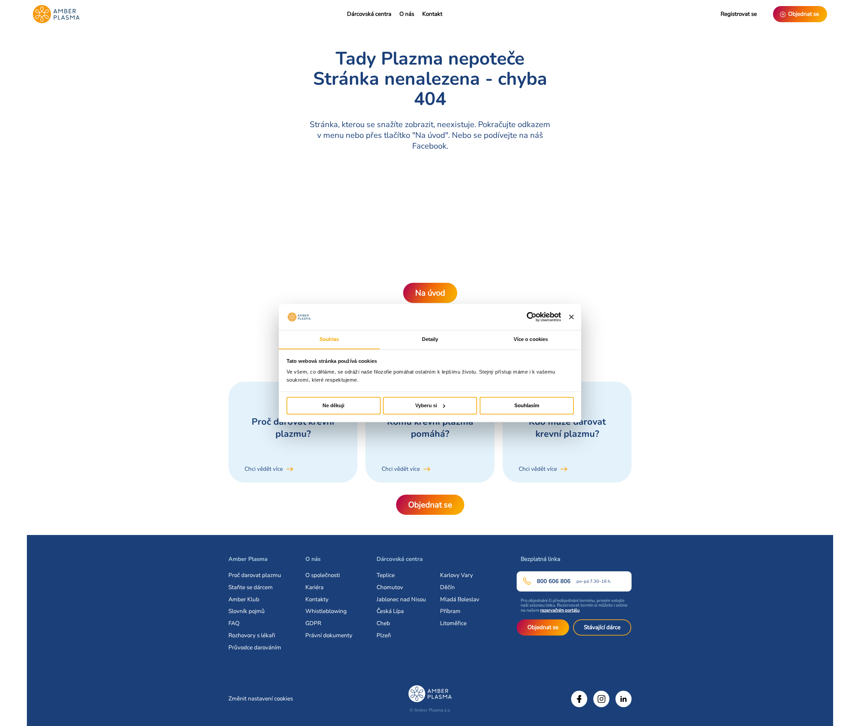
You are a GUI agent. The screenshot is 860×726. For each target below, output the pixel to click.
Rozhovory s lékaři (251, 635)
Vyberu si (426, 405)
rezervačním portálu (559, 610)
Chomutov (390, 587)
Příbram (450, 611)
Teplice (386, 575)
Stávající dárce (602, 627)
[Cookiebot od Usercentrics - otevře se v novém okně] (531, 317)
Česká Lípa (390, 611)
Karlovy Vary (456, 575)
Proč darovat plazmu (254, 575)
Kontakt (432, 14)
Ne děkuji (333, 405)
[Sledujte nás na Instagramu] (601, 699)
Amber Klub (243, 599)
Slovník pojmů (246, 611)
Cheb (383, 623)
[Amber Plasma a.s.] (56, 14)
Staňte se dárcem (250, 587)
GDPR (313, 623)
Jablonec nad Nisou (401, 599)
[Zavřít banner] (571, 316)
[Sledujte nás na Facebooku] (579, 699)
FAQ (234, 623)
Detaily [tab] (430, 339)
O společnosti (322, 575)
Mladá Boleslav (459, 599)
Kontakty (317, 599)
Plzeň (384, 635)
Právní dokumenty (328, 635)
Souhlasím (526, 405)
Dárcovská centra (369, 14)
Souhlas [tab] (329, 339)
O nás (406, 14)
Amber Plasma (247, 559)
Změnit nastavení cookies (260, 698)
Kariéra (314, 587)
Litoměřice (453, 623)
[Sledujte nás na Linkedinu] (623, 699)
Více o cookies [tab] (531, 339)
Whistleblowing (326, 611)
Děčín (447, 587)
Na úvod (430, 293)
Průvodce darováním (254, 647)
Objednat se (430, 504)
